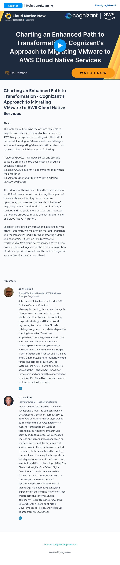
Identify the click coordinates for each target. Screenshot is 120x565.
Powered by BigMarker (60, 552)
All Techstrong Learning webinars (60, 544)
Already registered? (105, 5)
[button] (60, 45)
